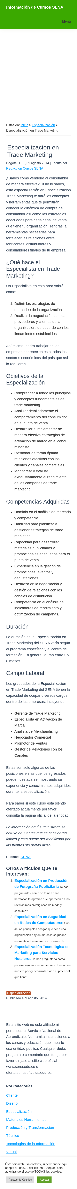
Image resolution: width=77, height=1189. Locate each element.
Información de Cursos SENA (34, 7)
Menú (66, 21)
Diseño (12, 1103)
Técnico (12, 1136)
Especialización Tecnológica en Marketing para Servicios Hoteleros (42, 953)
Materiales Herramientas (26, 1120)
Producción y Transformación (30, 1128)
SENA (26, 857)
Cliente (12, 1095)
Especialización (18, 993)
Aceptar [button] (44, 1179)
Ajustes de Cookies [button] (20, 1179)
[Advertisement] (38, 69)
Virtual (11, 1152)
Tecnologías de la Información (30, 1144)
